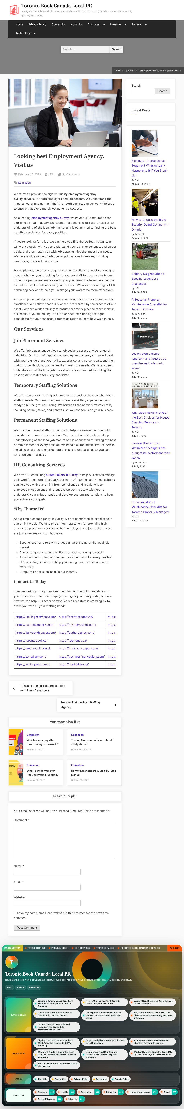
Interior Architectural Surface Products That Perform (58, 1065)
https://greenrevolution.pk (33, 648)
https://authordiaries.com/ (76, 632)
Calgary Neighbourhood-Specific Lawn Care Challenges (148, 278)
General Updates (46, 1099)
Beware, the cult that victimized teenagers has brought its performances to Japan (54, 1027)
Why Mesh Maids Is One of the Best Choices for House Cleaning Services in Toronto (153, 1015)
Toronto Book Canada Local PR (56, 6)
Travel (167, 1092)
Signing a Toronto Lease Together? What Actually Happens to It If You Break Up (55, 1004)
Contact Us (59, 24)
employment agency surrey (50, 218)
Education (24, 182)
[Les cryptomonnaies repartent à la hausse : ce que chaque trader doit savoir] (145, 337)
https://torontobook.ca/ (31, 640)
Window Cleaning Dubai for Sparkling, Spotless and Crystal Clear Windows (153, 1053)
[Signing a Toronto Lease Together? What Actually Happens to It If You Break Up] (145, 144)
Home (19, 24)
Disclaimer (101, 1079)
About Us (77, 24)
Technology (23, 33)
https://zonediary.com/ (30, 656)
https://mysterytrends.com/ (77, 624)
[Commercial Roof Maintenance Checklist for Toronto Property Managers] (145, 485)
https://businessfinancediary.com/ (82, 656)
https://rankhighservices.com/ (35, 617)
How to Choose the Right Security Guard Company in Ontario (150, 224)
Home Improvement (140, 1092)
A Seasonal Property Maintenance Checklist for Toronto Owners (149, 304)
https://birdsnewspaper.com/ (78, 648)
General (136, 24)
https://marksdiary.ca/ (74, 664)
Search (136, 85)
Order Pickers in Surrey (62, 475)
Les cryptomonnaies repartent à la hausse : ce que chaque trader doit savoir (103, 1015)
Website (19, 897)
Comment (21, 820)
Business (94, 24)
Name (19, 866)
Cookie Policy (122, 1079)
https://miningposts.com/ (32, 664)
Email (19, 881)
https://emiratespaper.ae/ (76, 617)
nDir (51, 174)
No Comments (71, 174)
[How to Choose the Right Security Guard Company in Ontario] (145, 203)
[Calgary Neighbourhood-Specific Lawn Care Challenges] (145, 257)
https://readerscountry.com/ (34, 624)
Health (64, 1092)
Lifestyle (115, 24)
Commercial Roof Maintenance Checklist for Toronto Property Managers (150, 507)
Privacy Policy (37, 24)
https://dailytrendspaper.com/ (35, 632)
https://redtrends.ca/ (73, 640)
